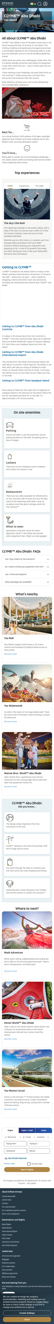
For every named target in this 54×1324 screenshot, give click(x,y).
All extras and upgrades (11, 1256)
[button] (33, 4)
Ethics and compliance (10, 1214)
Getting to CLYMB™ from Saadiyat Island (25, 380)
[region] (27, 1308)
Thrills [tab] (10, 185)
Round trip (12, 1137)
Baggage (5, 1259)
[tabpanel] (27, 223)
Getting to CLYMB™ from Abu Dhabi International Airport (22, 353)
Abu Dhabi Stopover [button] (17, 1158)
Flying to (33, 1143)
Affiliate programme (10, 1273)
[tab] (10, 1130)
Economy (40, 1137)
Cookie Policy (42, 1302)
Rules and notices (9, 1277)
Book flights (6, 1224)
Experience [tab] (24, 185)
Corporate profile (8, 1196)
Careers (5, 1203)
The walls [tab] (39, 185)
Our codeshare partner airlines (14, 1210)
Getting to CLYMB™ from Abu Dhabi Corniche (22, 327)
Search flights (27, 1169)
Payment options (8, 1263)
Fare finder (6, 1238)
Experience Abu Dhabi (10, 1242)
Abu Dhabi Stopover (9, 1245)
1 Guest (28, 1137)
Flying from (11, 1143)
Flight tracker (7, 1235)
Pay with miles (36, 1164)
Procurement (7, 1270)
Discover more (10, 654)
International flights (9, 1231)
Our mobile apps (8, 1266)
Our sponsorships (8, 1207)
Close (27, 1319)
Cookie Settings (27, 1313)
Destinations (7, 1228)
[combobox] (13, 1137)
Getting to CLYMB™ (17, 267)
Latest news (6, 1200)
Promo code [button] (9, 1163)
